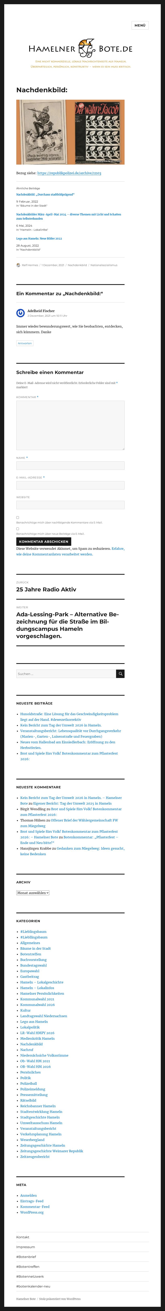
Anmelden (28, 1195)
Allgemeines (30, 943)
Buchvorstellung (33, 960)
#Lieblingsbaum (33, 932)
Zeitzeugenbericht (35, 1157)
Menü (140, 25)
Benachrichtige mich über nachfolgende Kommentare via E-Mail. (59, 522)
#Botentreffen (27, 1267)
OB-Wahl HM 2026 (35, 1067)
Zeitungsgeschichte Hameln (42, 1145)
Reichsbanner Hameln (38, 1106)
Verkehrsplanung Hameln (41, 1134)
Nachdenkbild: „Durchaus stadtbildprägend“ (45, 194)
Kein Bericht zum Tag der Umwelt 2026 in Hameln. (61, 725)
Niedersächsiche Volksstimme (44, 1055)
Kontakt (22, 1237)
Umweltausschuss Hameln (41, 1123)
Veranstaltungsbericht (38, 1129)
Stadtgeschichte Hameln (40, 1117)
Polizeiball (28, 1084)
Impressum (25, 1247)
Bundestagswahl (33, 965)
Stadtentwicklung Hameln (41, 1112)
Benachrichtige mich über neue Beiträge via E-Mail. (50, 533)
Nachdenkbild (77, 265)
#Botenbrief (26, 1257)
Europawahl (29, 971)
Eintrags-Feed (31, 1201)
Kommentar (27, 397)
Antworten (25, 343)
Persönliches (30, 1072)
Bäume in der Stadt (35, 948)
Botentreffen (30, 954)
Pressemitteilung (34, 1095)
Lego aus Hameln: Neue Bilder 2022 (39, 238)
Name (22, 458)
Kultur (25, 1010)
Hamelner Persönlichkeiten (42, 993)
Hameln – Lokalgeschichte (41, 982)
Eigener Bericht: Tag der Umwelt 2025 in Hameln (72, 803)
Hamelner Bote (26, 1299)
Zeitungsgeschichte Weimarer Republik (51, 1151)
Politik (25, 1078)
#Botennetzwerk (30, 1276)
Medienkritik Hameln (37, 1039)
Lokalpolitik (30, 1027)
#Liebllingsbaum (33, 937)
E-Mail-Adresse (30, 477)
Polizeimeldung (32, 1089)
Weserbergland (32, 1140)
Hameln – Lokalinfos (37, 988)
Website (23, 497)
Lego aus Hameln (34, 1022)
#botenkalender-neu (33, 1286)
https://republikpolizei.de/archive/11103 (69, 173)
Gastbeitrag (29, 977)
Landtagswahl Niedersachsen (43, 1016)
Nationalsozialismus (104, 265)
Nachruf (26, 1050)
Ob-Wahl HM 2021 (35, 1061)
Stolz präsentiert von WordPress (60, 1299)
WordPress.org (32, 1212)
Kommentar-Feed (35, 1207)
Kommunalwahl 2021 (37, 999)
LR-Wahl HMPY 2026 (37, 1033)
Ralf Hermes (30, 265)
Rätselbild (28, 1100)
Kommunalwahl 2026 (37, 1005)
